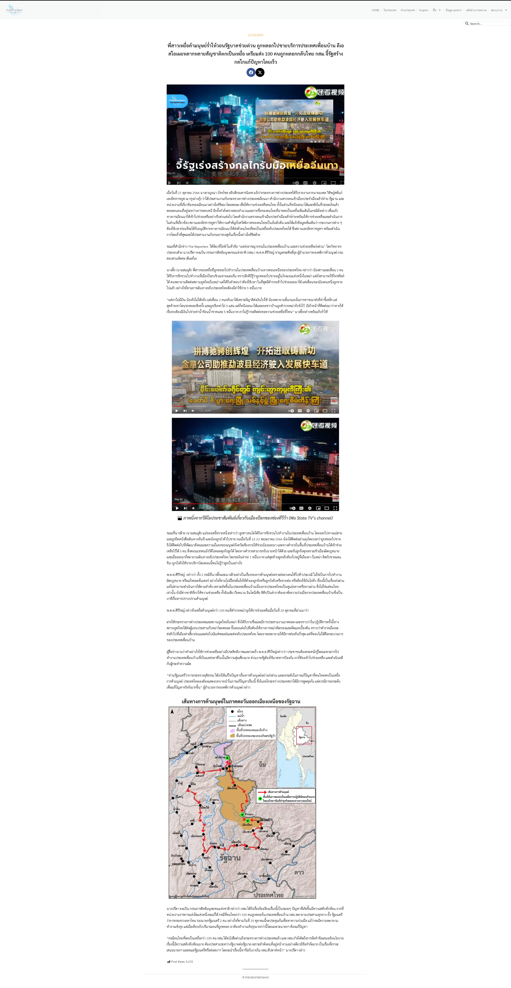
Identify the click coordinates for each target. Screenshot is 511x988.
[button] (251, 72)
